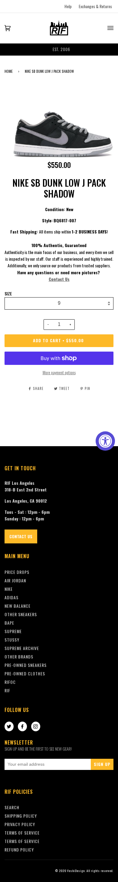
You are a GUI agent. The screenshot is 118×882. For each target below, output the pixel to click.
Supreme (13, 631)
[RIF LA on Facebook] (22, 726)
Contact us (20, 536)
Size (8, 293)
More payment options (59, 372)
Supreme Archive (22, 648)
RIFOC (10, 682)
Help (68, 6)
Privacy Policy (20, 824)
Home (9, 71)
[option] (59, 49)
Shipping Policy (21, 816)
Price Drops (17, 572)
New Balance (18, 606)
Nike (9, 589)
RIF (7, 690)
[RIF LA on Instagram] (36, 726)
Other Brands (19, 656)
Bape (9, 623)
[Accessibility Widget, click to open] (105, 441)
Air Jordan (15, 580)
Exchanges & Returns (95, 6)
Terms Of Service (22, 832)
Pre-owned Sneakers (26, 665)
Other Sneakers (21, 614)
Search (12, 807)
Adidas (11, 597)
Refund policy (19, 849)
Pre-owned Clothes (25, 673)
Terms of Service (22, 841)
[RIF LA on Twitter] (9, 726)
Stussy (12, 639)
